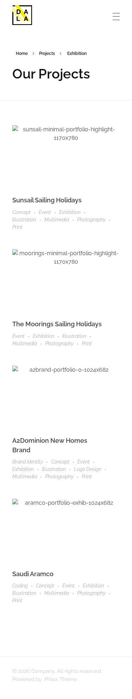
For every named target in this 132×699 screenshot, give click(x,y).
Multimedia (56, 219)
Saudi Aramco (33, 574)
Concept (21, 212)
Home (22, 53)
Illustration (24, 219)
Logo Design (87, 469)
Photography (91, 219)
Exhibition (70, 212)
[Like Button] (117, 200)
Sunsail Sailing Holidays (47, 200)
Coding (20, 585)
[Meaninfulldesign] (22, 15)
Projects (47, 53)
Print (17, 227)
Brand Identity (27, 462)
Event (45, 212)
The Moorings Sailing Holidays (57, 324)
